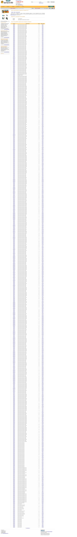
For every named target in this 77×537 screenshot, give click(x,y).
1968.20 (43, 446)
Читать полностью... (6, 29)
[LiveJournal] (53, 8)
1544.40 (43, 325)
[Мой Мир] (52, 8)
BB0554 (14, 454)
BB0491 (14, 406)
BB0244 (14, 165)
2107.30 (43, 297)
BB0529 (14, 439)
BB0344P (14, 264)
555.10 (42, 24)
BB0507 (14, 421)
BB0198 (14, 119)
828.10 (42, 303)
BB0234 (14, 155)
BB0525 (14, 435)
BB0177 (14, 98)
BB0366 (14, 286)
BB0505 (14, 419)
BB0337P (14, 257)
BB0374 (14, 293)
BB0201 (14, 122)
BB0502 (14, 416)
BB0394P (14, 312)
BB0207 (14, 128)
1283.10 (43, 107)
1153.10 (42, 124)
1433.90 (43, 179)
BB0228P (14, 149)
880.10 (42, 128)
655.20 (42, 161)
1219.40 (43, 110)
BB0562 (14, 460)
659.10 (42, 129)
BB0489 (14, 404)
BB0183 (14, 104)
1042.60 (43, 136)
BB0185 (14, 106)
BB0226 (14, 147)
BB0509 (14, 423)
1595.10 (43, 431)
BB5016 (14, 477)
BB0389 (14, 307)
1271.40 (43, 98)
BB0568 (14, 464)
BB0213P (14, 134)
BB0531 (14, 441)
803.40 (42, 141)
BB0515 (14, 427)
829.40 (42, 460)
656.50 (42, 105)
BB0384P (14, 302)
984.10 (42, 275)
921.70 (42, 152)
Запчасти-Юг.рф (7, 2)
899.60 (42, 456)
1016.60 (43, 126)
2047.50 (43, 444)
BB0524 (14, 434)
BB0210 (14, 131)
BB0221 (14, 142)
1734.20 (43, 425)
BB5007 (14, 473)
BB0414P (14, 332)
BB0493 (14, 408)
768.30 (42, 28)
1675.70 (43, 289)
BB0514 (14, 426)
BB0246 (14, 167)
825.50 (42, 259)
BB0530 (14, 440)
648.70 (42, 469)
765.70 (42, 173)
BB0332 (14, 252)
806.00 (42, 174)
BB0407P (14, 325)
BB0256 (14, 176)
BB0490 (14, 405)
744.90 (42, 117)
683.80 (42, 311)
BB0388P (14, 306)
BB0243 (14, 164)
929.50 (42, 109)
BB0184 (14, 105)
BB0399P (14, 317)
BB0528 (14, 438)
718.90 (42, 116)
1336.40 (43, 307)
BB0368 (14, 288)
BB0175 (14, 96)
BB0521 (14, 431)
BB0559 (14, 457)
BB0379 (14, 297)
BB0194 (14, 115)
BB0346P (14, 266)
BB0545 (14, 446)
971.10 (42, 447)
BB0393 (14, 311)
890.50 (42, 277)
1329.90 (43, 415)
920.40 (42, 158)
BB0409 (14, 327)
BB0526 (14, 436)
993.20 (42, 121)
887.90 (42, 112)
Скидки (13, 6)
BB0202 (14, 123)
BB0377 (14, 295)
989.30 (42, 451)
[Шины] (7, 18)
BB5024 (14, 483)
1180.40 (42, 328)
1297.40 (43, 108)
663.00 (42, 130)
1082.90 (43, 449)
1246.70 (43, 327)
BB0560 (14, 458)
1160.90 (42, 102)
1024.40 (43, 147)
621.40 (42, 26)
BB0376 (14, 294)
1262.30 (43, 412)
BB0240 (14, 161)
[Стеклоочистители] (7, 15)
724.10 (42, 146)
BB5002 (14, 468)
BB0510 (14, 424)
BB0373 (14, 292)
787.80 (42, 452)
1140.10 (42, 104)
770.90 (42, 167)
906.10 (42, 101)
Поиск (33, 8)
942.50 (42, 409)
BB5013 (14, 476)
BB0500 (14, 414)
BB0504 (14, 418)
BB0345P (14, 265)
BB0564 (14, 461)
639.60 (42, 270)
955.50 (42, 155)
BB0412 (14, 330)
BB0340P (14, 260)
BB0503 (14, 417)
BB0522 (14, 432)
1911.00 (42, 419)
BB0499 (14, 413)
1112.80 (42, 279)
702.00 (42, 137)
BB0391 (14, 309)
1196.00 (42, 462)
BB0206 (14, 127)
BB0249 (14, 170)
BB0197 (14, 118)
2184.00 (43, 322)
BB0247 (14, 168)
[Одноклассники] (51, 8)
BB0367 (14, 287)
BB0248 (14, 169)
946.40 (42, 265)
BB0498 (14, 412)
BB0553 (14, 453)
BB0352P (14, 272)
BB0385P (14, 303)
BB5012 (14, 475)
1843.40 (43, 317)
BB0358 (14, 278)
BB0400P (14, 318)
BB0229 (14, 150)
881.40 (42, 287)
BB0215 (14, 136)
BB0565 (14, 462)
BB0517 (14, 428)
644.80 (42, 142)
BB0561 (14, 459)
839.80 (42, 100)
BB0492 (14, 407)
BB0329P (14, 249)
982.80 (42, 253)
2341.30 (43, 323)
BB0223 (14, 144)
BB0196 (14, 117)
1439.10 (43, 294)
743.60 (42, 175)
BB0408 (14, 326)
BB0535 (14, 442)
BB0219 (14, 140)
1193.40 (42, 310)
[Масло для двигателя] (3, 18)
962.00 (42, 122)
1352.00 (43, 434)
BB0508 (14, 422)
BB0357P (14, 277)
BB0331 (14, 251)
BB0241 (14, 162)
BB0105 (14, 28)
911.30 (42, 467)
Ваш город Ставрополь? (18, 0)
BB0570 (14, 466)
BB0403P (14, 321)
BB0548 (14, 449)
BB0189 (14, 110)
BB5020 (14, 480)
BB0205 (14, 126)
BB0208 (14, 129)
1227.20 (43, 438)
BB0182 (14, 103)
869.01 (42, 402)
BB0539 (14, 445)
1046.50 (43, 430)
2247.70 (43, 427)
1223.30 (43, 273)
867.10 (42, 162)
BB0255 (14, 175)
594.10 (42, 145)
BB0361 (14, 281)
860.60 (42, 309)
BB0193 (14, 114)
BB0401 (14, 319)
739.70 (42, 262)
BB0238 (14, 159)
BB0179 (14, 100)
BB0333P (14, 253)
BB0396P (14, 314)
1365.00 (43, 261)
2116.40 (42, 468)
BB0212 (14, 133)
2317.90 (43, 260)
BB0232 (14, 153)
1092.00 (43, 114)
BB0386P (14, 304)
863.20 (42, 154)
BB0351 (14, 271)
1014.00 (43, 283)
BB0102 (14, 26)
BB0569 (14, 465)
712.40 (42, 410)
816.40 (42, 119)
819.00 (42, 118)
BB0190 (14, 111)
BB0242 (14, 163)
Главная (3, 6)
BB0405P (14, 323)
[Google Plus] (54, 8)
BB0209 (14, 130)
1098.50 (43, 153)
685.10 (42, 111)
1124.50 (42, 442)
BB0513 (14, 425)
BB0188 (14, 109)
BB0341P (14, 261)
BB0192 (14, 113)
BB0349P (14, 269)
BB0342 (14, 262)
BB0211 (14, 132)
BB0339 (14, 259)
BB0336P (14, 256)
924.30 (42, 120)
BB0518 (14, 429)
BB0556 (14, 456)
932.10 (42, 171)
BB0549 (14, 450)
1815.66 (43, 422)
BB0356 (14, 276)
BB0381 (14, 299)
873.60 (42, 106)
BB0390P (14, 308)
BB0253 (14, 173)
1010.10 (43, 264)
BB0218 (14, 139)
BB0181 (14, 102)
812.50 (42, 139)
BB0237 (14, 158)
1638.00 (43, 416)
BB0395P (14, 313)
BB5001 (14, 467)
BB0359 (14, 279)
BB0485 (14, 400)
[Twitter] (50, 8)
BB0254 (14, 174)
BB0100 (14, 24)
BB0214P (14, 135)
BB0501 (14, 415)
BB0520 (14, 430)
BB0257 (14, 177)
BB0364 (14, 284)
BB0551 (14, 452)
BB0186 (14, 107)
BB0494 (14, 409)
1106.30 (42, 258)
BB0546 (14, 447)
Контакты (18, 6)
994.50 (42, 481)
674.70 (42, 424)
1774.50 (43, 476)
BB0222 (14, 143)
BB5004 (14, 470)
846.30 (42, 251)
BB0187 (14, 108)
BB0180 (14, 101)
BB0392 (14, 310)
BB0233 (14, 154)
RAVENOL (51, 7)
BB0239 (14, 160)
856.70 (42, 466)
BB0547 (14, 448)
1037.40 (43, 414)
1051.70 (43, 407)
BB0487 (14, 402)
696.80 (42, 421)
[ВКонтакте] (49, 8)
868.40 (42, 454)
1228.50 (43, 164)
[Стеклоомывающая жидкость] (3, 15)
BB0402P (14, 320)
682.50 (42, 123)
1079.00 (43, 163)
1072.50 (43, 426)
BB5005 (14, 471)
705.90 (42, 144)
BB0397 (14, 315)
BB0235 (14, 156)
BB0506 (14, 420)
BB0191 (14, 112)
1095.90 (43, 168)
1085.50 (43, 103)
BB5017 (14, 478)
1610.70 (43, 295)
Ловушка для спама (43, 535)
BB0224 (14, 145)
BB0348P (14, 268)
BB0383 (14, 301)
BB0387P (14, 305)
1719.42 (43, 332)
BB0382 (14, 300)
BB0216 (14, 137)
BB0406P (14, 324)
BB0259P (14, 179)
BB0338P (14, 258)
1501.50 (43, 263)
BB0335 (14, 255)
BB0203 (14, 124)
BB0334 (14, 254)
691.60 (42, 405)
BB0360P (14, 280)
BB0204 (14, 125)
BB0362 (14, 282)
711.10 (42, 472)
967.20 (42, 330)
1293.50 (43, 448)
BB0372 (14, 291)
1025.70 (43, 149)
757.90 (42, 150)
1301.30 (43, 159)
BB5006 (14, 472)
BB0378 (14, 296)
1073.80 (43, 406)
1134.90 (42, 160)
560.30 (42, 169)
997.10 (42, 257)
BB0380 (14, 298)
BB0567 (14, 463)
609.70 (42, 127)
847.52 (42, 113)
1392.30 (43, 268)
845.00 (42, 465)
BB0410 (14, 328)
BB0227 (14, 148)
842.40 (42, 165)
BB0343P (14, 263)
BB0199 (14, 120)
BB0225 (14, 146)
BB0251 (14, 171)
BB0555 (14, 455)
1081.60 (43, 319)
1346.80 (43, 292)
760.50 (42, 115)
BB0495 (14, 410)
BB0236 (14, 157)
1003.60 (43, 433)
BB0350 (14, 270)
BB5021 (14, 481)
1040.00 (43, 457)
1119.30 (42, 156)
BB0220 (14, 141)
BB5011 (14, 474)
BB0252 (14, 172)
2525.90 (43, 318)
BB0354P (14, 274)
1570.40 (43, 440)
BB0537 (14, 443)
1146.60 (42, 418)
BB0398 (14, 316)
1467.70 (43, 131)
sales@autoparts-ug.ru (5, 533)
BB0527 (14, 437)
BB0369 (14, 289)
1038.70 (43, 281)
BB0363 (14, 283)
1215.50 (43, 138)
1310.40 (43, 280)
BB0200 (14, 121)
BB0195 (14, 116)
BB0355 (14, 275)
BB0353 (14, 273)
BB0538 (14, 444)
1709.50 (43, 304)
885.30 (42, 252)
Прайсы (8, 6)
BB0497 (14, 411)
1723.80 (43, 429)
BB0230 (14, 151)
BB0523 (14, 433)
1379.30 (43, 308)
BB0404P (14, 322)
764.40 (42, 96)
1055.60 (43, 450)
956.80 (42, 172)
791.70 (42, 134)
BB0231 (14, 152)
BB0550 (14, 451)
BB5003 (14, 469)
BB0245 (14, 166)
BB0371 (14, 290)
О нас (23, 6)
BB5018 (14, 479)
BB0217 (14, 138)
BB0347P (14, 267)
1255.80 (43, 135)
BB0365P (14, 285)
